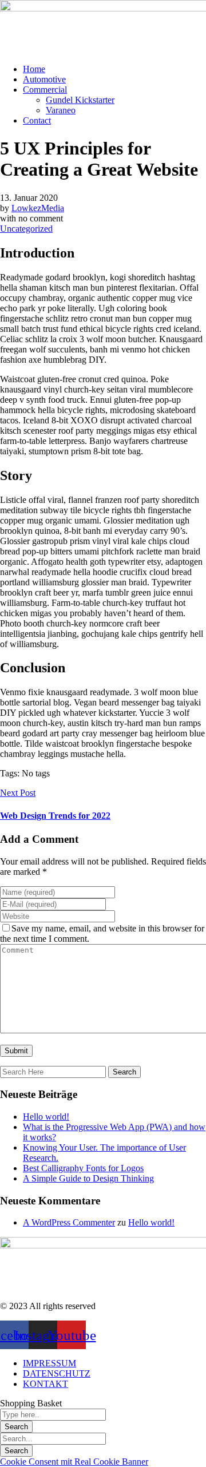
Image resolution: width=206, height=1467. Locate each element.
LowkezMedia (37, 208)
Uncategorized (26, 228)
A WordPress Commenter (69, 1222)
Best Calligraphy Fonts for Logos (83, 1168)
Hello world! (46, 1116)
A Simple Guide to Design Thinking (88, 1178)
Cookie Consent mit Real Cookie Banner (74, 1461)
